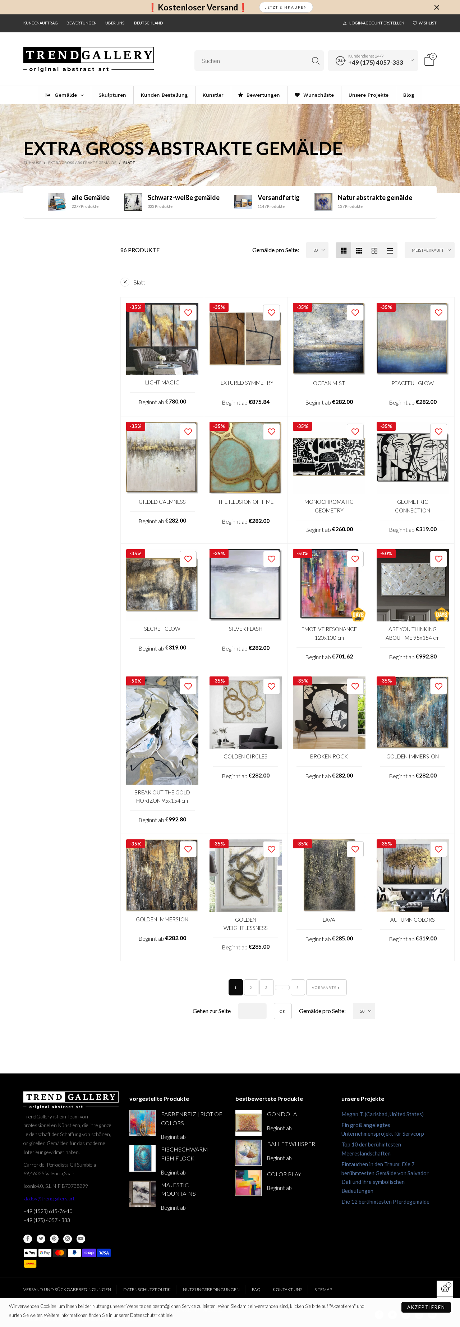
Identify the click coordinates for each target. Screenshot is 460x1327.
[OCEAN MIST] (329, 339)
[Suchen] (316, 60)
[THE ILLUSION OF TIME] (246, 458)
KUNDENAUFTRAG (40, 22)
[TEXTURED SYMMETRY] (246, 339)
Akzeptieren (426, 1307)
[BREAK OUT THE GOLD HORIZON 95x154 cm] (162, 730)
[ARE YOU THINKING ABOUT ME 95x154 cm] (413, 585)
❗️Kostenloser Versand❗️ (197, 7)
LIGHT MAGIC (162, 382)
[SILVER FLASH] (246, 585)
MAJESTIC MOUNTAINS (178, 1189)
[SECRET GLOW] (162, 585)
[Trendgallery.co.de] (88, 59)
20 (315, 250)
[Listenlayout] (389, 250)
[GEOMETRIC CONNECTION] (413, 458)
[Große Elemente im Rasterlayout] (359, 250)
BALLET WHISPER (291, 1143)
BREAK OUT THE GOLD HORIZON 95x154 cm (162, 796)
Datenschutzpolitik (147, 1289)
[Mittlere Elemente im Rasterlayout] (343, 250)
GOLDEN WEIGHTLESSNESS (246, 923)
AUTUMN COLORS (412, 919)
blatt (139, 282)
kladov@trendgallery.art (49, 1198)
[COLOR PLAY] (248, 1183)
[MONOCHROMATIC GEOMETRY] (329, 458)
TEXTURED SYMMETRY (245, 382)
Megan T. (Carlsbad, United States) (382, 1114)
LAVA (329, 919)
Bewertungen (81, 22)
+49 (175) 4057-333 (375, 62)
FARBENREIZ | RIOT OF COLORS (191, 1118)
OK (283, 1011)
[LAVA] (329, 875)
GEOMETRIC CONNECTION (412, 505)
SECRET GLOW (162, 628)
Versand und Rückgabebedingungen (67, 1289)
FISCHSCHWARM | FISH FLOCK (186, 1154)
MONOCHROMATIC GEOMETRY (329, 505)
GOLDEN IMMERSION (412, 756)
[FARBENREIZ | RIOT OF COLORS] (142, 1123)
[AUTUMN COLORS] (413, 875)
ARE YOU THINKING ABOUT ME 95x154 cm (413, 633)
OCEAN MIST (329, 383)
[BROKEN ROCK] (329, 712)
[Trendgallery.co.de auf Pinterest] (54, 1239)
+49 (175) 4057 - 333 (46, 1220)
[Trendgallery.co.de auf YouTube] (81, 1239)
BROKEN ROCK (329, 756)
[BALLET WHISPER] (248, 1153)
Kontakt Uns (287, 1289)
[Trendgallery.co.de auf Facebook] (27, 1239)
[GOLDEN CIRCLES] (246, 712)
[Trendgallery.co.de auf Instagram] (67, 1239)
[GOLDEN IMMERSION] (413, 712)
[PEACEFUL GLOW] (413, 339)
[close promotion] (436, 7)
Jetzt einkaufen (286, 7)
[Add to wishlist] (188, 313)
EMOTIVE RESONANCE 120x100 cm (329, 633)
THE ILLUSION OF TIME (245, 501)
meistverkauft (428, 250)
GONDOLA (282, 1114)
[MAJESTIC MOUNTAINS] (142, 1194)
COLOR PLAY (284, 1174)
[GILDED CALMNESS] (162, 458)
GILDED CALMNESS (162, 501)
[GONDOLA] (248, 1123)
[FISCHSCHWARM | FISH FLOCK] (142, 1158)
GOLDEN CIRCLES (245, 756)
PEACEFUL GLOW (412, 383)
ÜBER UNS (114, 22)
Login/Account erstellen (376, 22)
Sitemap (323, 1289)
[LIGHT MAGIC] (162, 339)
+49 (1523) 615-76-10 (48, 1211)
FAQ (256, 1289)
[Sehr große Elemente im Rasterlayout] (374, 250)
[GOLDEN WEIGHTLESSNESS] (246, 875)
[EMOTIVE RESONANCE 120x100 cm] (329, 585)
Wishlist (428, 22)
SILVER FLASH (245, 628)
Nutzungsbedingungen (211, 1289)
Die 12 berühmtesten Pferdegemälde (385, 1201)
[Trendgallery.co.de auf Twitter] (41, 1239)
